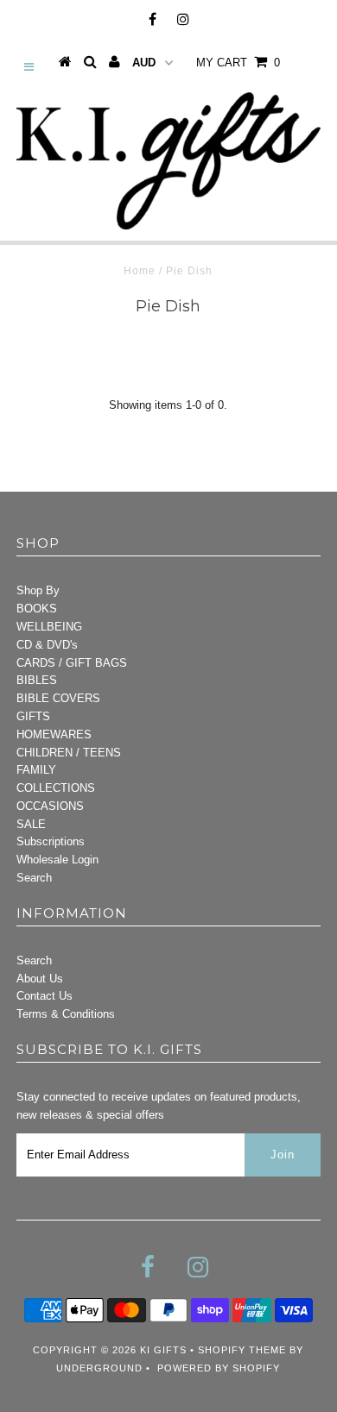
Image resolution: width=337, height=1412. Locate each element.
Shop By (38, 590)
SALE (31, 824)
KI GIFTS (163, 1350)
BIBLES (36, 680)
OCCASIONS (50, 806)
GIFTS (33, 716)
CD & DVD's (47, 644)
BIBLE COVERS (58, 698)
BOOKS (36, 608)
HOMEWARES (54, 734)
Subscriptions (50, 841)
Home (140, 271)
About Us (39, 978)
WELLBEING (49, 626)
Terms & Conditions (65, 1013)
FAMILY (36, 769)
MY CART (238, 62)
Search (34, 877)
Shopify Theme (242, 1350)
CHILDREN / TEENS (68, 752)
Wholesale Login (57, 859)
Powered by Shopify (218, 1368)
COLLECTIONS (55, 787)
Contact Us (44, 995)
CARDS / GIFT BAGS (71, 662)
